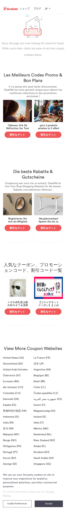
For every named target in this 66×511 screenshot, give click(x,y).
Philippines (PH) (12, 446)
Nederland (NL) (43, 434)
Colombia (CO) (12, 393)
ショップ (24, 8)
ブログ (37, 8)
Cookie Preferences (17, 503)
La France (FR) (42, 357)
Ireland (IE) (40, 416)
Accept (48, 503)
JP (46, 8)
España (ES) (9, 405)
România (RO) (42, 452)
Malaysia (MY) (11, 434)
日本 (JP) (39, 363)
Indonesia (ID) (11, 416)
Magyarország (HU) (44, 410)
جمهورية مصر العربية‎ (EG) (48, 399)
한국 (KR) (8, 428)
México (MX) (41, 428)
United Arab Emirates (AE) (15, 370)
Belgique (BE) (41, 375)
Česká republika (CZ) (46, 393)
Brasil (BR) (39, 381)
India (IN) (8, 422)
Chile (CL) (40, 387)
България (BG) (11, 381)
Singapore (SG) (42, 463)
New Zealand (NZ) (44, 440)
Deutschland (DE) (13, 363)
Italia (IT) (39, 422)
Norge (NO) (9, 440)
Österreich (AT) (12, 375)
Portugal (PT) (10, 452)
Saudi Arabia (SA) (44, 458)
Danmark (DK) (11, 399)
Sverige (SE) (10, 463)
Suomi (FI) (39, 405)
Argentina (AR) (42, 369)
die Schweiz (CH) (13, 387)
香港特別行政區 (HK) (15, 410)
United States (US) (13, 357)
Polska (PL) (40, 446)
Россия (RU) (9, 458)
